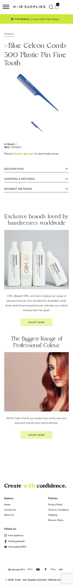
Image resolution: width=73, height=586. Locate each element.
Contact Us (10, 509)
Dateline (9, 34)
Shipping (52, 515)
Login (31, 154)
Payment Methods (18, 188)
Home (7, 504)
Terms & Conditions (58, 509)
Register (18, 154)
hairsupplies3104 (17, 546)
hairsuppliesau (15, 535)
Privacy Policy (55, 504)
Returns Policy (55, 520)
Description (14, 168)
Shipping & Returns (19, 178)
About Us (9, 515)
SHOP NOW (37, 322)
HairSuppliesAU (16, 541)
